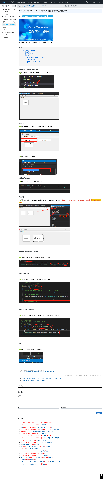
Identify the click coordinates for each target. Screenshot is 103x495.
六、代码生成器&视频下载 (8, 35)
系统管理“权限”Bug (28, 459)
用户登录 (93, 2)
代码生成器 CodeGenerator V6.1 (36, 6)
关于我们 (67, 2)
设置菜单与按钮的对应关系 (32, 61)
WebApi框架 (37, 2)
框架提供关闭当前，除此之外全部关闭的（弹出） (37, 457)
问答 (88, 2)
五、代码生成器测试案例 (8, 32)
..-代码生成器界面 (34, 451)
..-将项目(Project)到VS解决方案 (40, 429)
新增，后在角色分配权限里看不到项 (36, 427)
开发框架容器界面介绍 (33, 440)
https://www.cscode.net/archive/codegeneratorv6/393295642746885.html (39, 371)
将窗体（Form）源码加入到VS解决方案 (13, 22)
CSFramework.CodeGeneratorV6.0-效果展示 (33, 380)
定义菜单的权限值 (30, 59)
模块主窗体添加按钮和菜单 (29, 50)
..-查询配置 (33, 453)
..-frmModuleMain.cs (35, 455)
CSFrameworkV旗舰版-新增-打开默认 (33, 464)
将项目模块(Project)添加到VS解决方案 (12, 19)
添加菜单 (27, 52)
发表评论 (99, 413)
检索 (99, 2)
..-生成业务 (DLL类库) (36, 442)
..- (36, 422)
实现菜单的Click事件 (31, 54)
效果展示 (5, 27)
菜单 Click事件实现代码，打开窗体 (34, 57)
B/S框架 (30, 2)
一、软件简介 (5, 11)
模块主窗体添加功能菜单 (9, 24)
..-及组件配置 (36, 433)
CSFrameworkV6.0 (34, 16)
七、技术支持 (5, 37)
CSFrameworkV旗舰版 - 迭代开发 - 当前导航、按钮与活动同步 (40, 462)
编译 (26, 63)
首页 (25, 6)
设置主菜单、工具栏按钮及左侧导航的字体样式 (36, 446)
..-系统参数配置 (33, 425)
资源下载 (61, 2)
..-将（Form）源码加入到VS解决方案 (40, 438)
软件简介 (50, 16)
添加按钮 (27, 55)
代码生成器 (25, 16)
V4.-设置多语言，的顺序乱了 (31, 444)
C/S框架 (23, 2)
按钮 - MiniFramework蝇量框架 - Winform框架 (37, 431)
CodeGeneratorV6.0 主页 (8, 9)
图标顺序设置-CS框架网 (29, 448)
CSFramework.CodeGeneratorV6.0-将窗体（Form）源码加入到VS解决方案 (41, 378)
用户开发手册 (44, 16)
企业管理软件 (53, 2)
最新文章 (18, 2)
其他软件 (45, 2)
